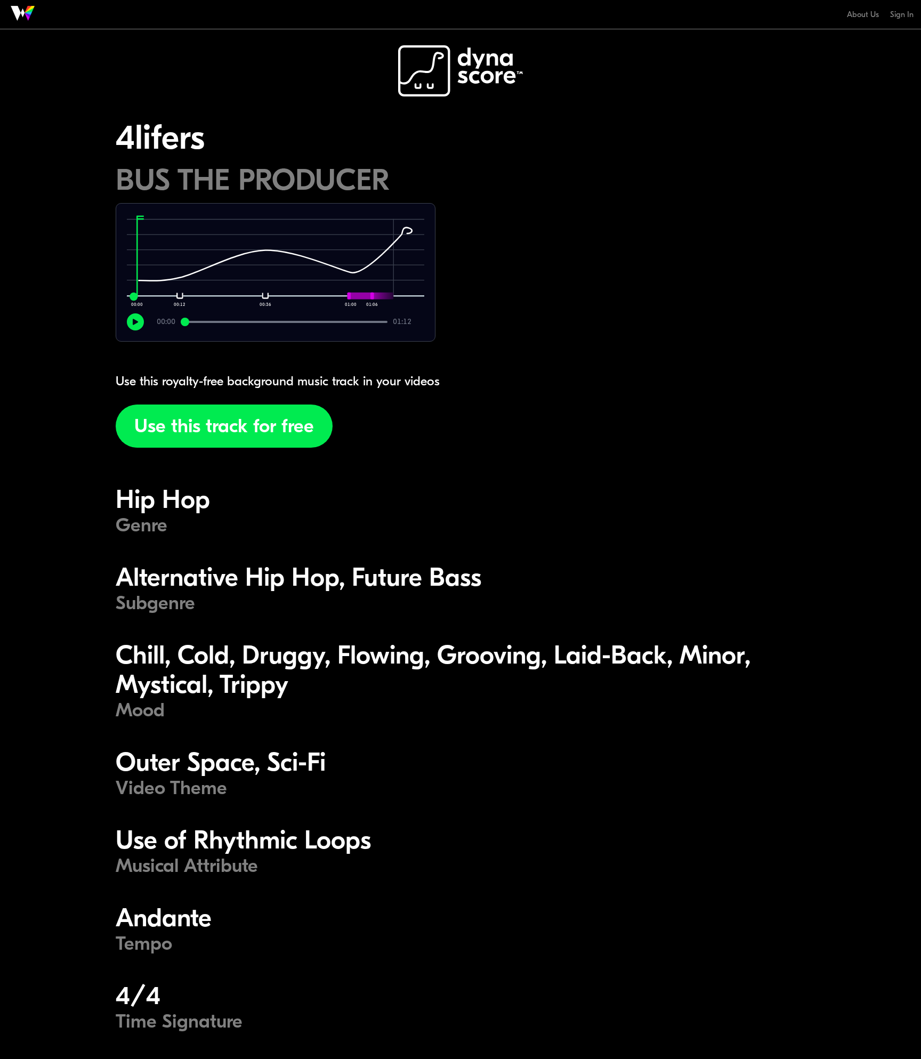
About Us (863, 14)
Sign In (902, 14)
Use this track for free (224, 426)
